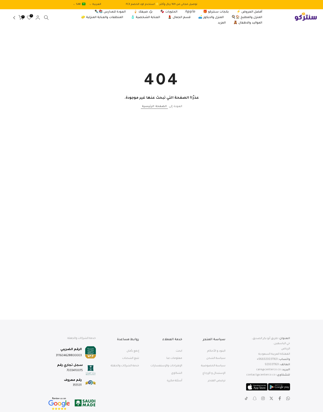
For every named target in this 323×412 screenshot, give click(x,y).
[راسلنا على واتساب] (288, 398)
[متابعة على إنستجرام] (263, 398)
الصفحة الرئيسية (154, 106)
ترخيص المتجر (216, 380)
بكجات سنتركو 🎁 (216, 12)
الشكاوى (176, 373)
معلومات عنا (174, 358)
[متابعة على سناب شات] (255, 398)
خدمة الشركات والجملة (125, 365)
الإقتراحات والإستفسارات (166, 365)
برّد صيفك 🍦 (142, 12)
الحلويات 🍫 (168, 12)
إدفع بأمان (133, 351)
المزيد (222, 23)
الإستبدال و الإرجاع (214, 373)
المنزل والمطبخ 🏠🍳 (246, 17)
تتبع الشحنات (130, 358)
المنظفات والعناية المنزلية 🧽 (102, 17)
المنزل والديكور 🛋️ (211, 17)
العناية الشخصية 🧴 (145, 17)
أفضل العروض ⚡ (249, 12)
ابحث (179, 351)
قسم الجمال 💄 (179, 17)
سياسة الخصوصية (213, 365)
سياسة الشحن (215, 358)
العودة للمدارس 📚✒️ (110, 12)
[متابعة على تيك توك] (246, 398)
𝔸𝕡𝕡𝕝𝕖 (190, 12)
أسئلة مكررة (174, 380)
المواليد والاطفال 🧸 (247, 23)
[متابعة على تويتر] (271, 398)
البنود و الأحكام (216, 351)
